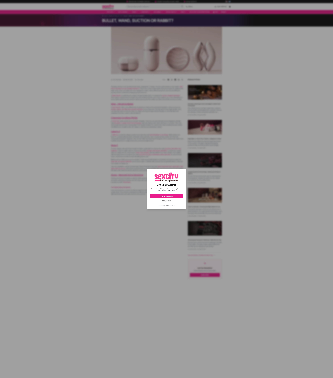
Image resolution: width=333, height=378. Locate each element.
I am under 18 (166, 201)
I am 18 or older (166, 196)
